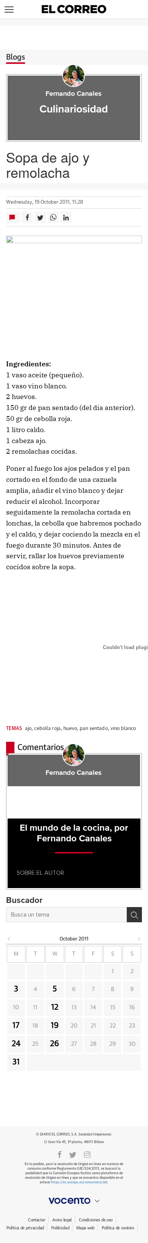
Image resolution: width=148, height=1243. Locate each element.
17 (16, 1025)
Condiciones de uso (96, 1220)
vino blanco (123, 728)
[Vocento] (74, 1201)
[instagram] (87, 1154)
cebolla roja (47, 728)
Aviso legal (62, 1220)
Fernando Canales (74, 93)
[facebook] (59, 1154)
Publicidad (60, 1228)
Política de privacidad (25, 1228)
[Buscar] (134, 914)
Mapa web (85, 1228)
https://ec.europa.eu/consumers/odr (79, 1182)
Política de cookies (118, 1228)
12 (54, 1007)
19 (55, 1025)
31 (16, 1062)
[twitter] (72, 1154)
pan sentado (93, 728)
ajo (28, 728)
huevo (70, 728)
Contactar (36, 1220)
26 (54, 1044)
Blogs (15, 57)
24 (16, 1044)
